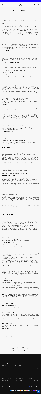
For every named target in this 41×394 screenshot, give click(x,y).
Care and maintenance (19, 378)
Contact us (31, 378)
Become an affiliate (19, 380)
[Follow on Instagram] (5, 386)
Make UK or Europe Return (34, 380)
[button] (38, 391)
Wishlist (31, 376)
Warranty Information (5, 380)
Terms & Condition (5, 376)
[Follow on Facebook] (2, 386)
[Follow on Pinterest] (7, 386)
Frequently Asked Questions (6, 378)
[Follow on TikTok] (10, 386)
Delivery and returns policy (20, 376)
